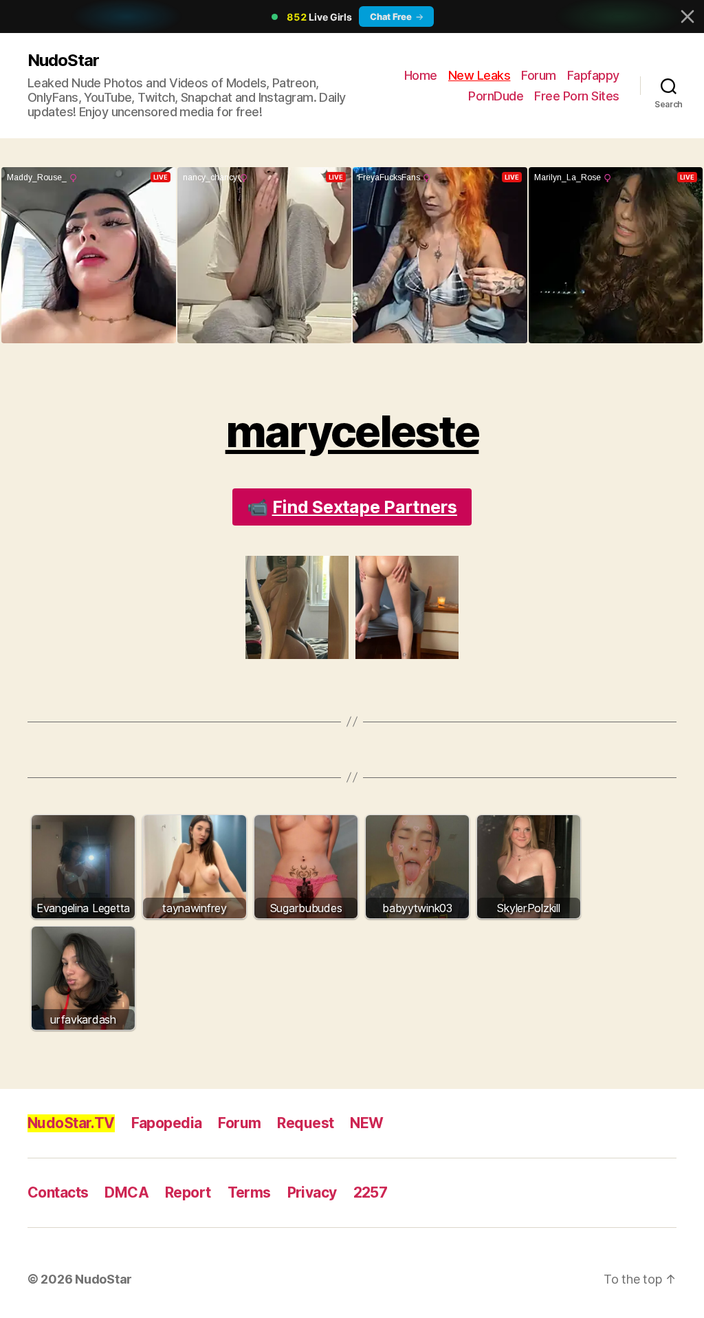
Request (305, 1123)
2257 (370, 1192)
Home (420, 75)
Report (188, 1192)
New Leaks (479, 75)
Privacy (312, 1192)
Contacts (58, 1192)
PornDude (495, 96)
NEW (366, 1123)
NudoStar (63, 60)
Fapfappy (593, 75)
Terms (249, 1192)
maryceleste (352, 430)
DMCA (126, 1192)
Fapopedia (166, 1123)
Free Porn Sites (576, 96)
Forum (538, 75)
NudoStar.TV (71, 1123)
